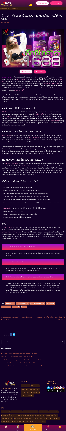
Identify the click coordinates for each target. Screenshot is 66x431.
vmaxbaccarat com (22, 303)
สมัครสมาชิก (33, 429)
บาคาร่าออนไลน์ (5, 22)
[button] (30, 4)
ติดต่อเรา (60, 429)
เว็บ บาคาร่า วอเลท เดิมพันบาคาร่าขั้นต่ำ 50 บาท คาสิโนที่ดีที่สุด (19, 354)
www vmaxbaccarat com (37, 303)
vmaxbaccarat (10, 303)
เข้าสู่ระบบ (18, 429)
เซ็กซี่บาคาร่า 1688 (6, 306)
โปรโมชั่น (48, 429)
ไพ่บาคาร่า (23, 306)
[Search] (63, 342)
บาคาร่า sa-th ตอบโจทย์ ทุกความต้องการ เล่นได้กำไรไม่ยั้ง (17, 357)
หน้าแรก (6, 429)
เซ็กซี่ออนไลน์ (16, 306)
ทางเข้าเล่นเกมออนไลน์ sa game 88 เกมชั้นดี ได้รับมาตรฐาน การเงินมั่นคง (22, 360)
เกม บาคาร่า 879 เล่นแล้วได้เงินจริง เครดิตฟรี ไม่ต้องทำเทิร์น (18, 363)
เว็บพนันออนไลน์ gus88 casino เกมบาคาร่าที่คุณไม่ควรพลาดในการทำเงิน (22, 366)
